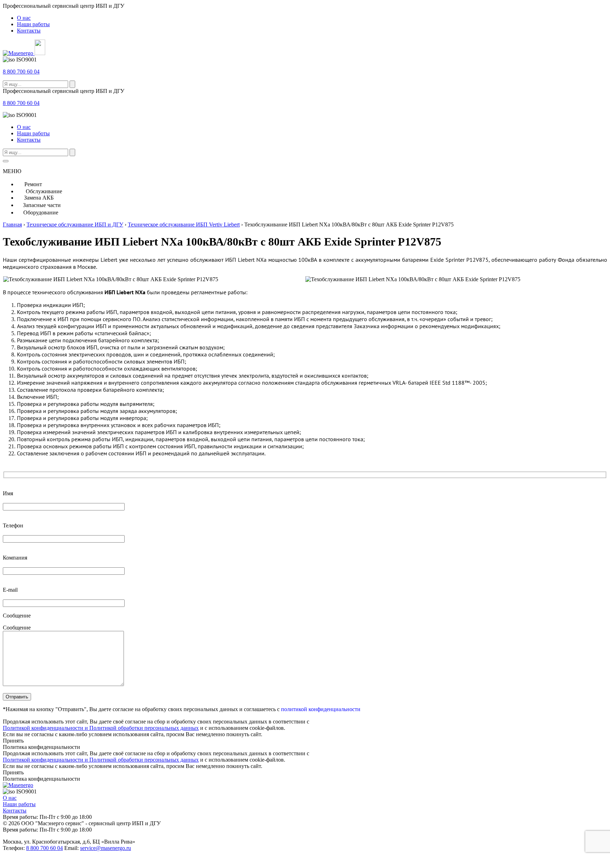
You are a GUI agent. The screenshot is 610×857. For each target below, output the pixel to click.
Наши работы (33, 24)
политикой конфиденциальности (320, 709)
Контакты (29, 31)
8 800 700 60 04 (21, 72)
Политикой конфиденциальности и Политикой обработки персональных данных (101, 728)
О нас (24, 18)
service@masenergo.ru (105, 848)
